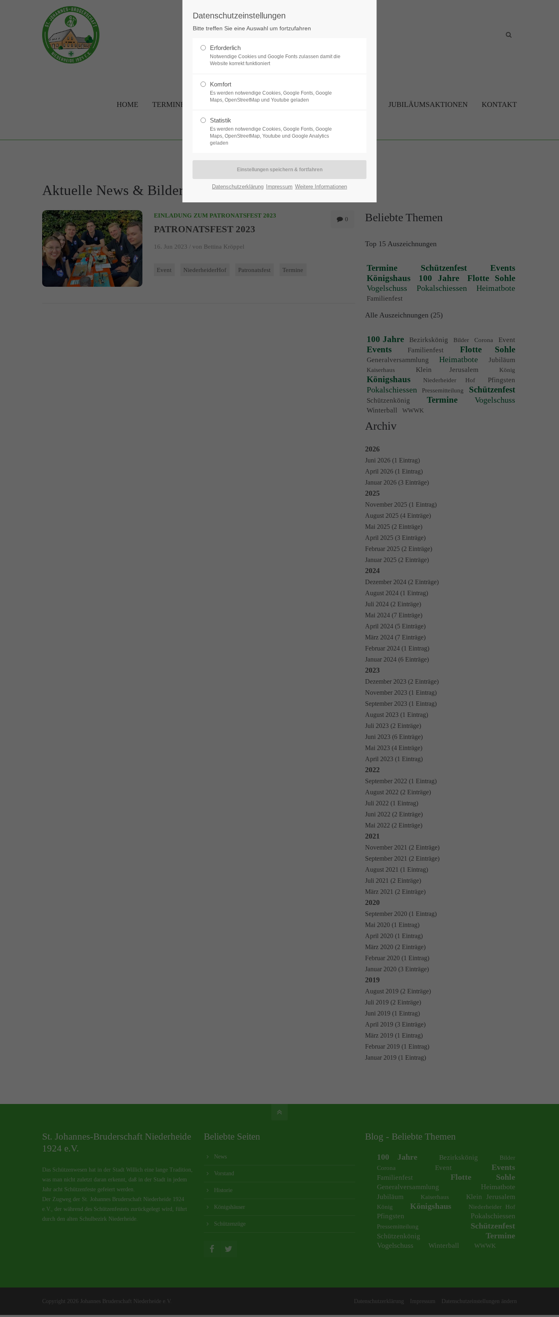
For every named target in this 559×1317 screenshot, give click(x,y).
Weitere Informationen (321, 187)
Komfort (220, 84)
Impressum (279, 187)
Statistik (220, 120)
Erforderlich (225, 47)
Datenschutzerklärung (238, 187)
